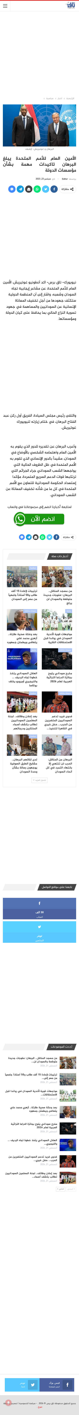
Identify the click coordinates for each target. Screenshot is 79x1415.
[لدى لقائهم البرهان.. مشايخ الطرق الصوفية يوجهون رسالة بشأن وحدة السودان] (22, 745)
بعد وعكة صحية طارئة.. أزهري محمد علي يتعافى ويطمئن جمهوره (33, 1109)
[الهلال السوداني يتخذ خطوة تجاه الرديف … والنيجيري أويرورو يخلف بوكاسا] (22, 659)
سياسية (68, 568)
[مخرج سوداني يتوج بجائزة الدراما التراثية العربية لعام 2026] (57, 659)
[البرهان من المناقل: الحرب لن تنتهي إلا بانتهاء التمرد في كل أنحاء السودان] (57, 745)
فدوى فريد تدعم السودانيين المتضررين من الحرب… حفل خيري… (32, 1159)
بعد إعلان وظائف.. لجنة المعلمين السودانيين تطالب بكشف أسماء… (31, 1175)
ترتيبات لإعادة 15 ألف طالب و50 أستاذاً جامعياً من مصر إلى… (31, 1076)
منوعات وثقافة (30, 611)
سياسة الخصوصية (27, 1403)
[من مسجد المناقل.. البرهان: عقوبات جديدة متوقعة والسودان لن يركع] (57, 576)
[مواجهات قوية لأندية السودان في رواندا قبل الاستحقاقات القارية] (57, 619)
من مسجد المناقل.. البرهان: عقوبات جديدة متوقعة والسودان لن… (32, 1060)
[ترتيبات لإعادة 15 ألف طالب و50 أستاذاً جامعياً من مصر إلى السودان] (22, 576)
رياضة (69, 611)
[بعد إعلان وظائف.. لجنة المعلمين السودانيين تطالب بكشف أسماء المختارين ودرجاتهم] (22, 702)
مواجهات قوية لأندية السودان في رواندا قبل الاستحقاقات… (31, 1093)
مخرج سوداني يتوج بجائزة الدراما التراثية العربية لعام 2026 (34, 1126)
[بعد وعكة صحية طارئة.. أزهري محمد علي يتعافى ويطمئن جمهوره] (22, 619)
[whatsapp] (39, 515)
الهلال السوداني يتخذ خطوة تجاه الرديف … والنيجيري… (32, 1142)
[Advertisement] (39, 53)
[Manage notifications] (8, 1403)
